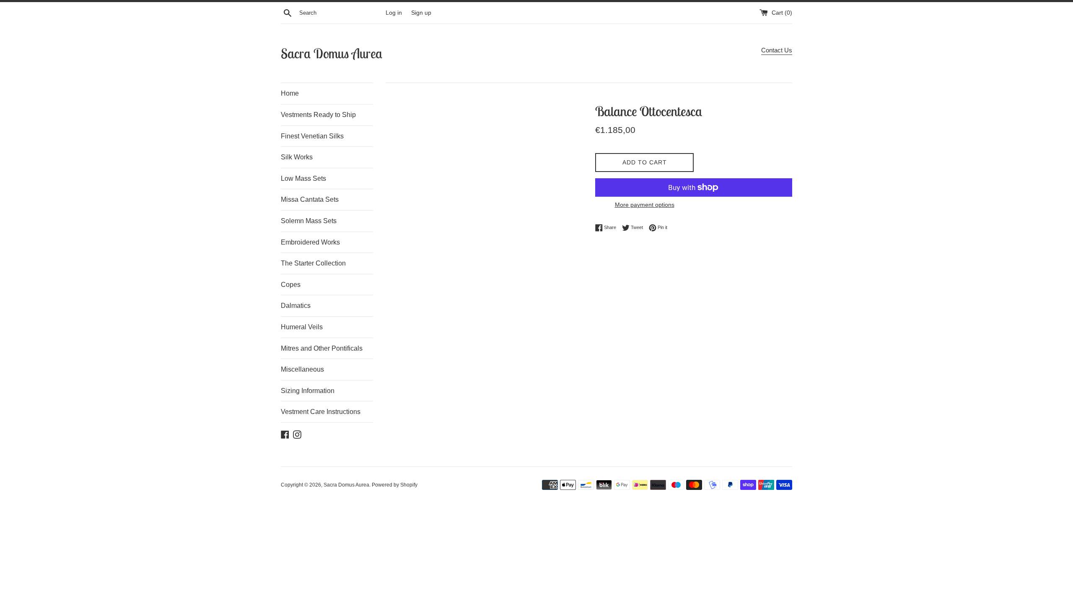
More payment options (644, 204)
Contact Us (776, 50)
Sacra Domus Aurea (331, 53)
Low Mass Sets (303, 178)
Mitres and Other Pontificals (322, 348)
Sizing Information (307, 390)
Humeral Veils (302, 327)
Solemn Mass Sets (309, 220)
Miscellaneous (302, 369)
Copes (291, 284)
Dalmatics (296, 305)
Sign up (421, 13)
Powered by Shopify (394, 485)
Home (290, 93)
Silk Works (297, 157)
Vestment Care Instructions (320, 411)
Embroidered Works (310, 242)
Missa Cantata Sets (310, 199)
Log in (394, 13)
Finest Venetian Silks (312, 136)
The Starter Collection (313, 263)
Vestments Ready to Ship (318, 114)
